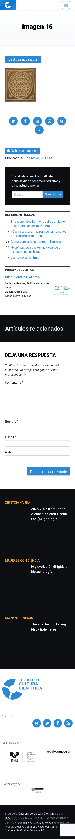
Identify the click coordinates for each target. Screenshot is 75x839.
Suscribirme (53, 194)
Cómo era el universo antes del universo (36, 241)
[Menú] (66, 5)
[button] (13, 121)
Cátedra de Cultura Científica (37, 813)
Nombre (11, 421)
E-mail (10, 437)
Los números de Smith (25, 257)
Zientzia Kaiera (17, 503)
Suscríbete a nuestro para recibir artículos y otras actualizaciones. (36, 181)
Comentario (14, 382)
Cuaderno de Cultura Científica (35, 822)
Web (8, 452)
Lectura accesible (23, 59)
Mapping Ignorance (21, 618)
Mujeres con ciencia (22, 560)
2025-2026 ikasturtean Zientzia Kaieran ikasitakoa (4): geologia (49, 514)
